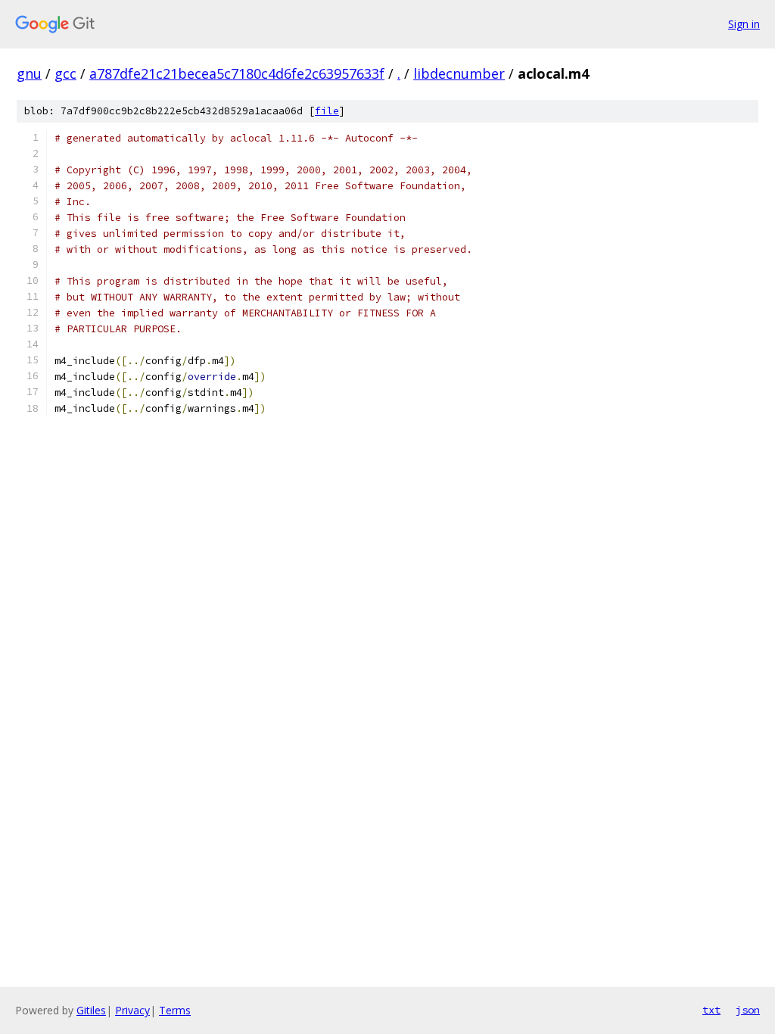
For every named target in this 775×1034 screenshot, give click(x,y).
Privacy (132, 1010)
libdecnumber (459, 73)
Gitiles (91, 1010)
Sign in (744, 24)
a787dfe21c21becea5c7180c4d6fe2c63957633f (236, 73)
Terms (175, 1010)
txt (711, 1010)
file (327, 110)
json (748, 1010)
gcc (65, 73)
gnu (29, 73)
